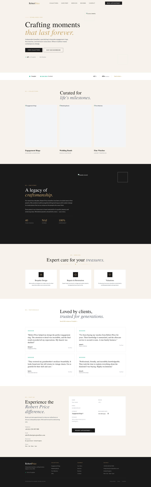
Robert (34, 3)
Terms (118, 481)
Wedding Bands (55, 468)
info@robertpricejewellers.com (35, 435)
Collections (54, 3)
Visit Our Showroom (53, 50)
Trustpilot (124, 481)
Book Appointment (113, 3)
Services (74, 3)
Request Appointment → (83, 430)
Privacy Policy (113, 481)
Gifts (52, 473)
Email (73, 405)
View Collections (34, 50)
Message (74, 417)
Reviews (83, 3)
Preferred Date (102, 411)
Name (73, 400)
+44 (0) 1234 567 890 (32, 429)
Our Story (64, 3)
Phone (100, 400)
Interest (74, 411)
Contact (92, 3)
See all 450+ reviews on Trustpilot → (69, 321)
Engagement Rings (55, 466)
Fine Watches (54, 471)
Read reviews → (118, 76)
